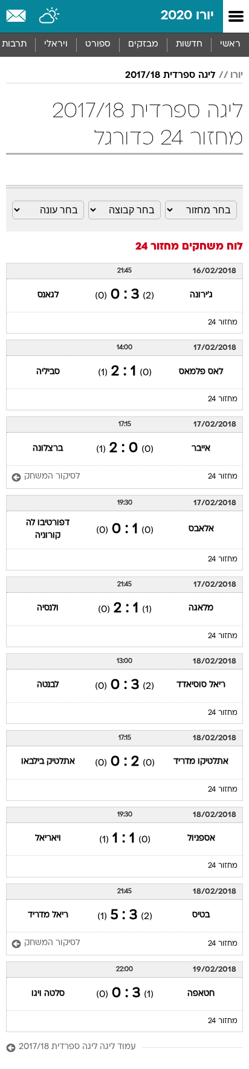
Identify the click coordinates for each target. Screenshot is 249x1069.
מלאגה (201, 608)
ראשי (230, 44)
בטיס (201, 915)
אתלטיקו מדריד (200, 762)
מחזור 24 (223, 322)
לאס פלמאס (201, 372)
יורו (236, 75)
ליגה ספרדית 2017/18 (170, 75)
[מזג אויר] (49, 16)
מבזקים (143, 44)
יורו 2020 (187, 16)
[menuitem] (189, 44)
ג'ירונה (201, 295)
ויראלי (56, 44)
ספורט (98, 44)
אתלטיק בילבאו (48, 762)
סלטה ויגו (48, 994)
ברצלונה (48, 449)
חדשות (189, 44)
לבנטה (48, 685)
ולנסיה (48, 608)
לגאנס (48, 295)
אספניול (201, 838)
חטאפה (201, 994)
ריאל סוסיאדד (200, 685)
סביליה (48, 372)
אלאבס (201, 529)
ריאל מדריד (48, 915)
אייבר (201, 449)
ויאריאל (48, 838)
